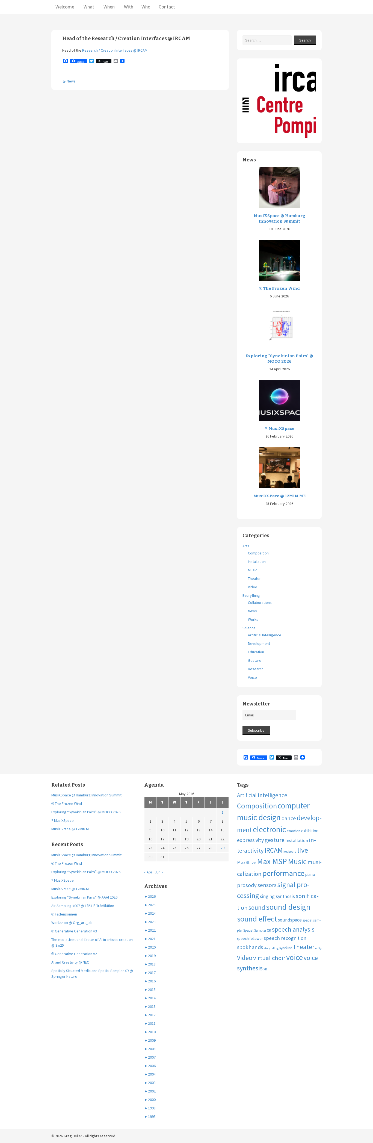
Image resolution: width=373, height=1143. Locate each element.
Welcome (64, 7)
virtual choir (269, 958)
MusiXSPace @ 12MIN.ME (279, 496)
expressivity (250, 840)
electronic (269, 829)
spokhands (250, 947)
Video (252, 586)
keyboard (290, 851)
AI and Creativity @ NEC (70, 962)
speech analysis (293, 929)
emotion (293, 830)
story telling (271, 948)
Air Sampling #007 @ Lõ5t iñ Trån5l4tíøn (82, 905)
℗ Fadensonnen (64, 914)
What (88, 7)
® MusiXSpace (279, 428)
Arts (245, 546)
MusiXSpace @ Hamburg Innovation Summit (279, 218)
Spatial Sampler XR (257, 930)
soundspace (290, 920)
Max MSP (272, 861)
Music (252, 570)
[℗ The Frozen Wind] (279, 260)
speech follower (250, 938)
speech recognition (285, 938)
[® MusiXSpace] (279, 400)
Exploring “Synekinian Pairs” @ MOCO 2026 (279, 358)
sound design (288, 907)
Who (145, 7)
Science (249, 627)
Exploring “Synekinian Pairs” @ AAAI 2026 (84, 897)
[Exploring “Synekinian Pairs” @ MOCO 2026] (279, 327)
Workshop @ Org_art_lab (72, 922)
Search (305, 40)
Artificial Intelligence (264, 635)
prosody (247, 885)
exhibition (309, 830)
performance (283, 873)
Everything (251, 595)
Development (259, 643)
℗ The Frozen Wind (279, 288)
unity (318, 948)
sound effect (257, 919)
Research (256, 668)
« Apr (148, 872)
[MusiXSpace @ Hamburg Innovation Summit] (279, 187)
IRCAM (274, 850)
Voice (252, 677)
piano (310, 874)
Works (253, 619)
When (108, 7)
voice (294, 957)
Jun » (159, 872)
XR (265, 969)
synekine (285, 948)
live (302, 850)
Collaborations (260, 602)
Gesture (254, 660)
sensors (267, 885)
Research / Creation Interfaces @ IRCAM (114, 50)
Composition (258, 553)
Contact (167, 7)
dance (289, 818)
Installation (257, 561)
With (128, 7)
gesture (275, 840)
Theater (254, 578)
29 (222, 847)
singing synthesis (277, 896)
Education (256, 651)
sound (256, 907)
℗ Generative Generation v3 (74, 931)
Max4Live (246, 863)
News (71, 81)
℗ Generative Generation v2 (74, 953)
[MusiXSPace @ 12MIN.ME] (279, 467)
